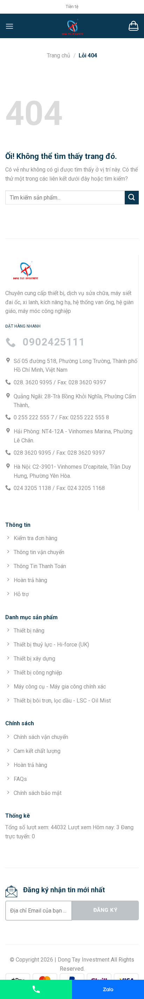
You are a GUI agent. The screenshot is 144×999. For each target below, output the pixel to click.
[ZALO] (108, 989)
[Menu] (9, 26)
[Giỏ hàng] (133, 26)
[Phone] (36, 989)
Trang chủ (58, 55)
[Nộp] (132, 197)
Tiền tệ (72, 6)
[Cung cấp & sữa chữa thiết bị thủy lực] (72, 26)
